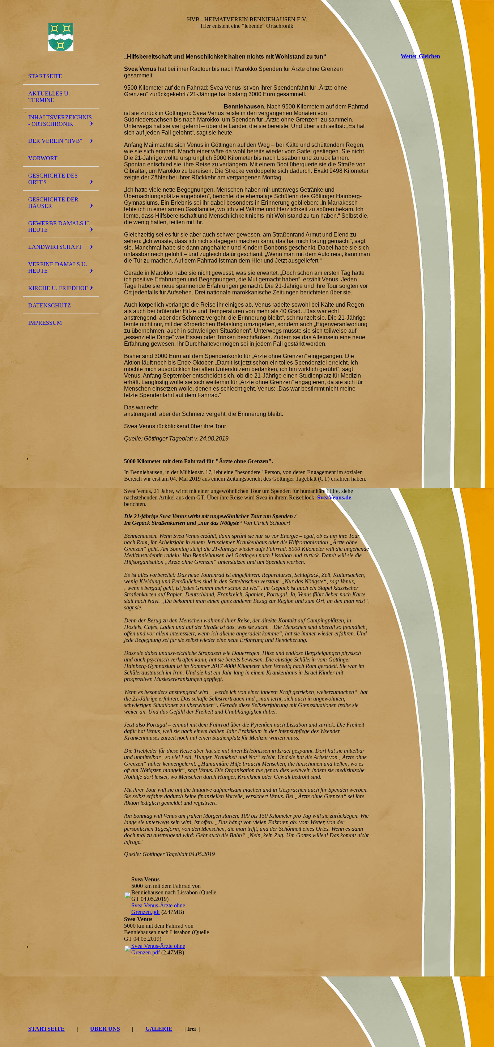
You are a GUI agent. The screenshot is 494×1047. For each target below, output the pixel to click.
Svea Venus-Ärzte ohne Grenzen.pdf (158, 908)
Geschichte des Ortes (53, 179)
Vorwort (43, 158)
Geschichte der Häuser (53, 202)
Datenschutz (49, 305)
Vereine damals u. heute (57, 267)
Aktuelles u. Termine (49, 96)
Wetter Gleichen (420, 56)
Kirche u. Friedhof (58, 288)
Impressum (45, 323)
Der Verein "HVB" (55, 141)
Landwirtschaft (55, 247)
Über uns (105, 1029)
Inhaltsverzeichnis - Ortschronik (60, 120)
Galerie (159, 1029)
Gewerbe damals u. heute (59, 226)
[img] (60, 37)
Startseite (45, 76)
